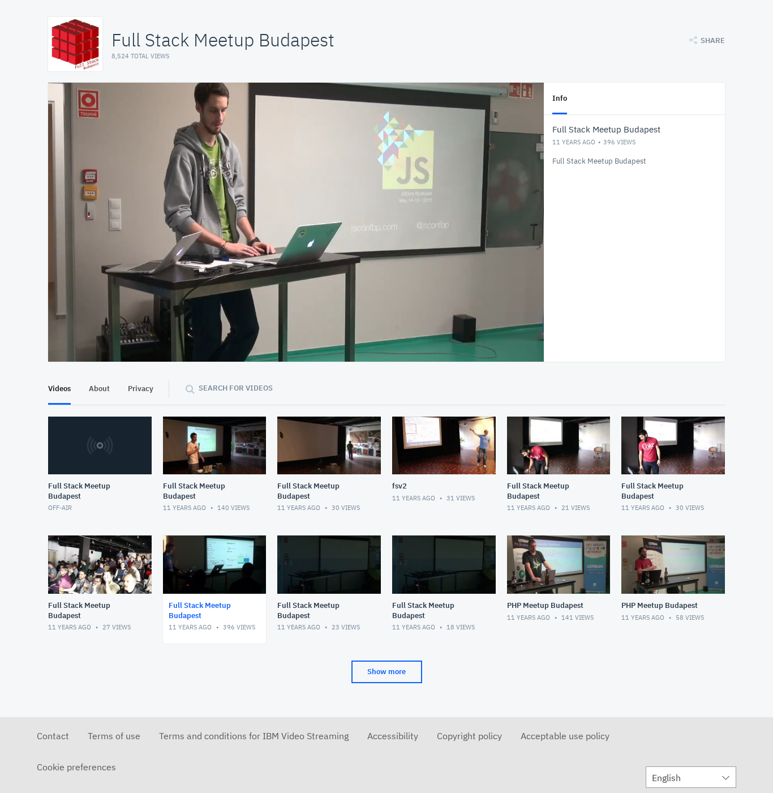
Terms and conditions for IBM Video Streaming (254, 735)
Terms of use (114, 735)
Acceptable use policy (565, 735)
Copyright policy (469, 735)
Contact (53, 735)
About (99, 388)
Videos (59, 388)
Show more (386, 671)
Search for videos (236, 388)
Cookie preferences (76, 767)
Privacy (140, 388)
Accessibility (392, 735)
